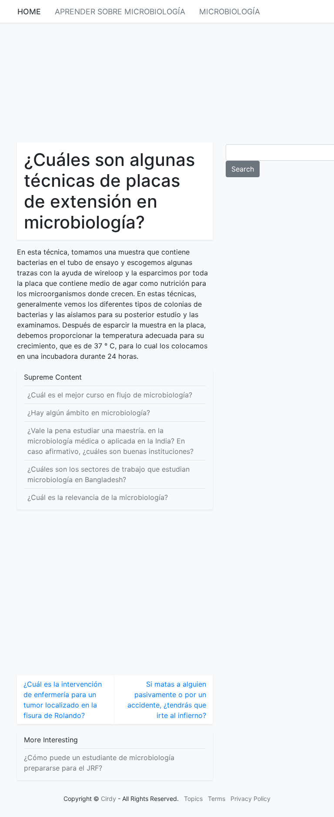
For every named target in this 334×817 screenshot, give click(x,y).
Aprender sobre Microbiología (120, 11)
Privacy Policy (250, 798)
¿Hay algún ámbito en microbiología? (88, 412)
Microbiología (229, 11)
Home (29, 11)
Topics (193, 798)
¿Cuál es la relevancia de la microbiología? (97, 497)
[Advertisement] (167, 81)
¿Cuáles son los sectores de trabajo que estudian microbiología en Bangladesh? (108, 474)
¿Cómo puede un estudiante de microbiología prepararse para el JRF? (99, 762)
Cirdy (108, 798)
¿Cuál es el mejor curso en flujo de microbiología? (109, 394)
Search (242, 169)
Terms (216, 798)
